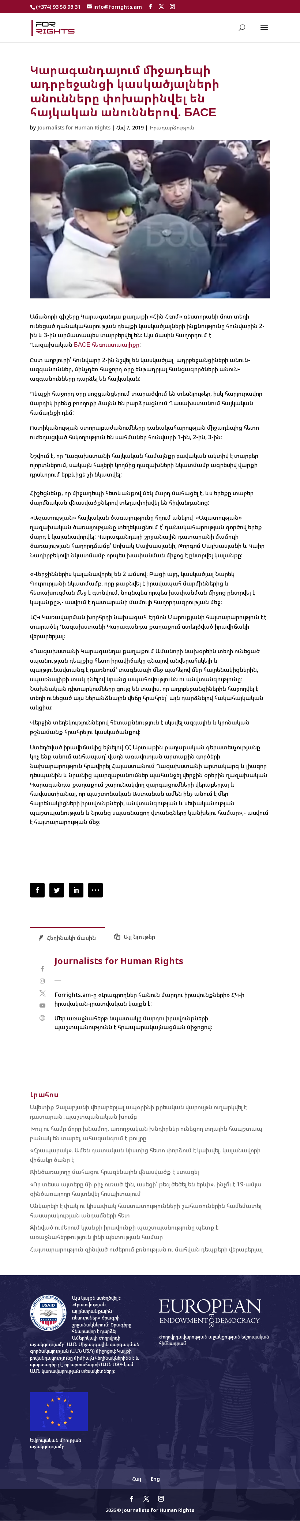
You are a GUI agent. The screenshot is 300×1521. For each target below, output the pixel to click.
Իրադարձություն (172, 127)
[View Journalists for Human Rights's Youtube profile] (42, 1005)
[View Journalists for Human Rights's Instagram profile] (42, 981)
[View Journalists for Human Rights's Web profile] (42, 1018)
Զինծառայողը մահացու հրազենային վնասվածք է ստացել (114, 1172)
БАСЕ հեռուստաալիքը (106, 344)
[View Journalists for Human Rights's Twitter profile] (42, 993)
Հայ (136, 1478)
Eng (155, 1478)
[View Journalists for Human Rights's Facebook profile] (42, 969)
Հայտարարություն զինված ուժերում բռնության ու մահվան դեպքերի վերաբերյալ (146, 1249)
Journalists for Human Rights (73, 127)
